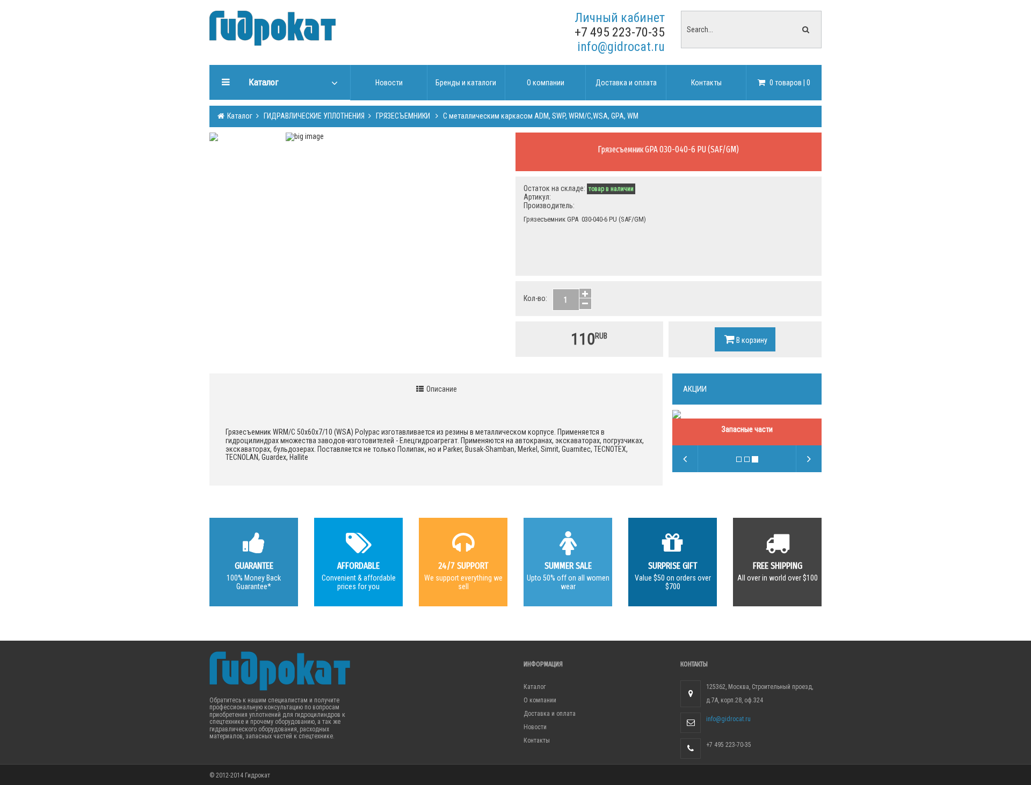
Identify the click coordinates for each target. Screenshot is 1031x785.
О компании (540, 700)
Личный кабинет (620, 17)
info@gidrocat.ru (621, 46)
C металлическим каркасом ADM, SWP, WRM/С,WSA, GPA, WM (539, 116)
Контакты (537, 740)
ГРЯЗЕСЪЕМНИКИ (403, 116)
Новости (535, 727)
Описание (441, 389)
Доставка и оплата (550, 713)
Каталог (239, 116)
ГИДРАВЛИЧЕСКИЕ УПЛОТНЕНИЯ (313, 116)
